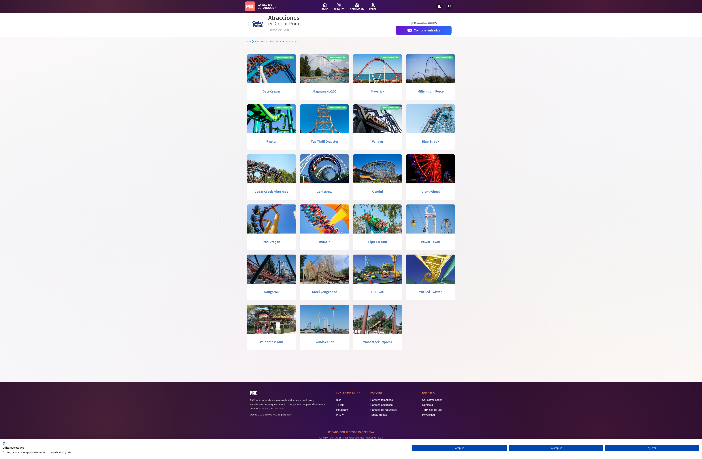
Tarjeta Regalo (378, 414)
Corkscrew (324, 191)
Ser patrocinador (432, 399)
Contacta (427, 404)
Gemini (377, 191)
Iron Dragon (271, 241)
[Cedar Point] (258, 32)
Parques (259, 41)
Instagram (342, 409)
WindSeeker (325, 342)
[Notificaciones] (439, 6)
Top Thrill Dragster (324, 141)
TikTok (340, 404)
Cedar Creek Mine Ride (271, 191)
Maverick (377, 91)
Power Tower (430, 241)
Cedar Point (275, 41)
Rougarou (271, 291)
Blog (338, 399)
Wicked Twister (430, 291)
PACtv (340, 414)
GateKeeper (271, 91)
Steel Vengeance (324, 291)
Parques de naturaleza (383, 409)
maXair (324, 241)
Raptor (271, 141)
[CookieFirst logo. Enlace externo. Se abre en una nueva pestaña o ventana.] (4, 443)
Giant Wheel (430, 191)
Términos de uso (432, 409)
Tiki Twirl (377, 291)
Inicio (248, 41)
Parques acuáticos (381, 404)
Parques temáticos (381, 399)
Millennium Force (431, 91)
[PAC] (250, 6)
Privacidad (428, 414)
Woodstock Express (377, 342)
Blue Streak (430, 141)
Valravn (377, 141)
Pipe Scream (377, 241)
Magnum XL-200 (325, 91)
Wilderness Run (271, 342)
